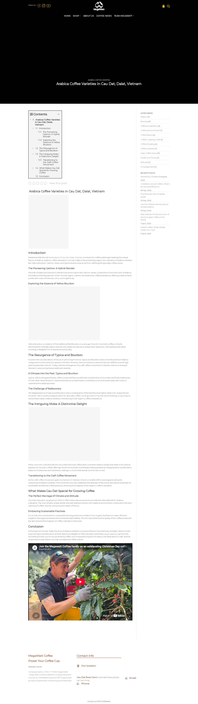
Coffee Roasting (148, 144)
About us (88, 16)
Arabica (91, 80)
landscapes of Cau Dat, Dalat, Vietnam (65, 257)
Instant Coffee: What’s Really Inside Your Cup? (153, 228)
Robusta (144, 162)
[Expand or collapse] (58, 114)
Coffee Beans (147, 135)
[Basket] (163, 6)
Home (67, 16)
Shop (76, 16)
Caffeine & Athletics (149, 126)
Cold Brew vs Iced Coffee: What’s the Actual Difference (155, 185)
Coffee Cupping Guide (150, 139)
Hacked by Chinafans (150, 176)
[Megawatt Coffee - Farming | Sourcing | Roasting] (99, 6)
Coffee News (104, 16)
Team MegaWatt (123, 16)
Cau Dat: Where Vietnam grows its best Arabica (154, 205)
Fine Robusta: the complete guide (153, 195)
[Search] (168, 6)
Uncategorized (147, 167)
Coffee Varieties (102, 80)
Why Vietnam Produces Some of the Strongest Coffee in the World (155, 217)
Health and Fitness (149, 158)
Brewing (144, 121)
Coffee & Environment (150, 130)
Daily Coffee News (149, 153)
